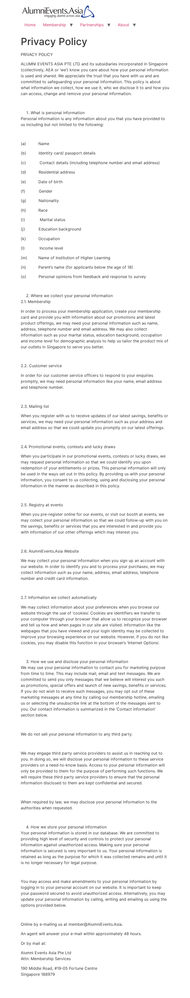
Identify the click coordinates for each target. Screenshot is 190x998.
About (123, 24)
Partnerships (92, 24)
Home (30, 24)
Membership (54, 24)
